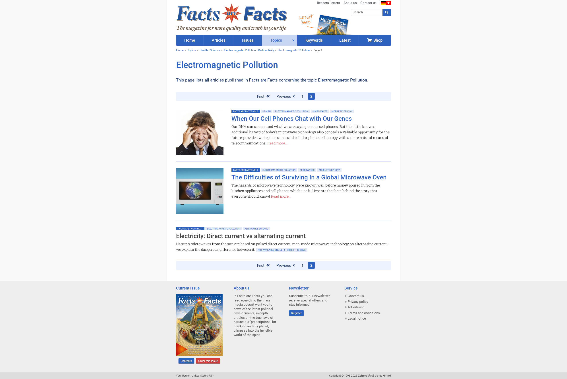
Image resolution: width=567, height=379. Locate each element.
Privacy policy (358, 302)
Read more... (277, 143)
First (261, 96)
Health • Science (210, 50)
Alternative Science (256, 228)
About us (350, 3)
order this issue (296, 250)
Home (180, 50)
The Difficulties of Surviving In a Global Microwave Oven (309, 177)
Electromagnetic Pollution (294, 50)
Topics (191, 50)
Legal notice (357, 319)
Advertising (356, 307)
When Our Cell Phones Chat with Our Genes (291, 118)
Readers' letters (328, 3)
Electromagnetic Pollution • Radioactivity (249, 50)
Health (266, 111)
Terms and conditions (364, 313)
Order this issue (208, 361)
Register (296, 313)
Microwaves (320, 111)
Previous (284, 96)
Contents (186, 361)
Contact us (368, 3)
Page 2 (317, 50)
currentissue (305, 19)
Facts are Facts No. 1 (245, 170)
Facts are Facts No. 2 (245, 111)
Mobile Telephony (342, 111)
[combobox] (367, 12)
